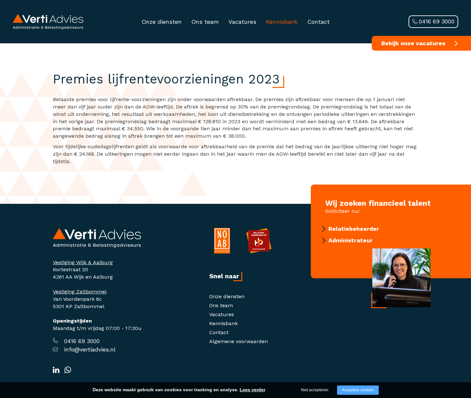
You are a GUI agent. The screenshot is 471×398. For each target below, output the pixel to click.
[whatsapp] (67, 370)
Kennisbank (282, 21)
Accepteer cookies (358, 390)
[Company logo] (97, 237)
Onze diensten (162, 21)
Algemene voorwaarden (238, 341)
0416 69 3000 (436, 21)
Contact (318, 21)
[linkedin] (56, 370)
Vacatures (242, 21)
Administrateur (350, 240)
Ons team (205, 21)
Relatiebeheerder (353, 228)
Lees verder (252, 389)
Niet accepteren (314, 390)
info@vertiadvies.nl (90, 349)
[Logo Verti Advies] (48, 21)
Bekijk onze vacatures (413, 43)
